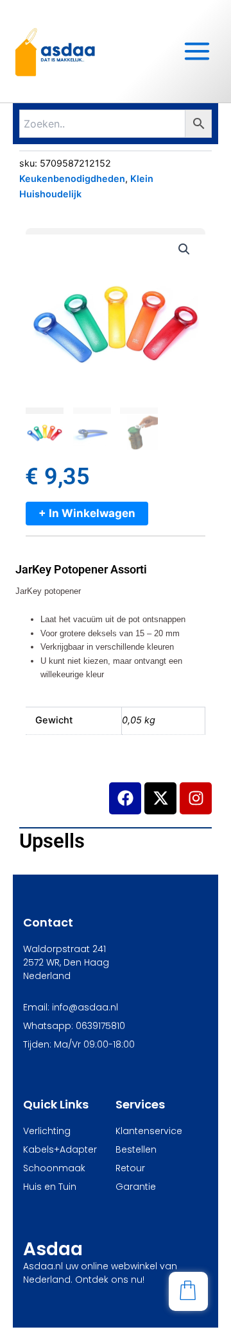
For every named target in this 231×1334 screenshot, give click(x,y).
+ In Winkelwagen (86, 513)
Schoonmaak (54, 1168)
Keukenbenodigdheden (72, 178)
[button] (184, 249)
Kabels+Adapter (60, 1149)
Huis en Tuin (49, 1186)
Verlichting (47, 1130)
